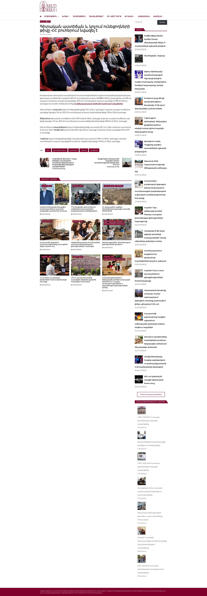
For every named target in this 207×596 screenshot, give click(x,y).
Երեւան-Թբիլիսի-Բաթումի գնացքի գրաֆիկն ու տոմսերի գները (151, 443)
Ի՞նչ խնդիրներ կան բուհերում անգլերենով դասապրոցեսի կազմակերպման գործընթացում (84, 209)
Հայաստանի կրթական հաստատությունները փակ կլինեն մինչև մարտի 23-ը (54, 244)
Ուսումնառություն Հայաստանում (114, 223)
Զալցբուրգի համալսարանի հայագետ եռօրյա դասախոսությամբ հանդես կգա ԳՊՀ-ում (106, 161)
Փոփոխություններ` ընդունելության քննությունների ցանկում (116, 243)
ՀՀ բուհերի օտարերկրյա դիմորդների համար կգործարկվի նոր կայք (53, 279)
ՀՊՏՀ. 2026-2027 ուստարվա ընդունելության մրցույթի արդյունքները (149, 420)
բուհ (48, 150)
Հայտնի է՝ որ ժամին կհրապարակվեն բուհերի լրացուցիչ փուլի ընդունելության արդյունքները (152, 543)
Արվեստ (129, 16)
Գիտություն (79, 16)
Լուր (49, 21)
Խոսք (65, 16)
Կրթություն (50, 16)
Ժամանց (157, 16)
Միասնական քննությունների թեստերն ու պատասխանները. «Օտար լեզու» (150, 516)
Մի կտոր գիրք (114, 16)
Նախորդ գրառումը (58, 168)
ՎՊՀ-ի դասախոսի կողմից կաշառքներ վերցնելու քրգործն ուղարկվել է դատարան (83, 279)
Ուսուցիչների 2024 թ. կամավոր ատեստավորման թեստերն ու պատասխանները (150, 491)
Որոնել (162, 22)
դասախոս (73, 150)
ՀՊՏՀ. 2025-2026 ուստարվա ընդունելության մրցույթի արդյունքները (149, 466)
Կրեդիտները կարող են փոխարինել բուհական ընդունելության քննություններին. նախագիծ (85, 244)
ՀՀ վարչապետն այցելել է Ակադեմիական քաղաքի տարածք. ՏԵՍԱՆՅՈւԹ (116, 209)
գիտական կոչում (59, 150)
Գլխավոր (43, 21)
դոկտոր (84, 150)
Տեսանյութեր (96, 16)
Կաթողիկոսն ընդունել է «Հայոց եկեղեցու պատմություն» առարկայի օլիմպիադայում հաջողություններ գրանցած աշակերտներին (64, 162)
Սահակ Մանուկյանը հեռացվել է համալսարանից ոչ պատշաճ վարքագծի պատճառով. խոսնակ (53, 209)
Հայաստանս (144, 16)
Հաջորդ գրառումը (113, 166)
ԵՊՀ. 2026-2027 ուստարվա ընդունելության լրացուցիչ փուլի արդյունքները (151, 569)
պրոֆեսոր (94, 150)
